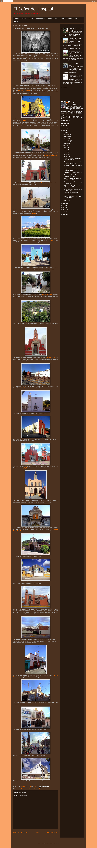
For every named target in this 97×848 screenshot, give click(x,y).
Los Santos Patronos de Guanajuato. (73, 172)
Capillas (21, 788)
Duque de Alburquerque (51, 155)
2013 (64, 205)
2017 (64, 128)
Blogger (57, 843)
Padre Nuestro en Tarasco (75, 28)
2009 (64, 214)
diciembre (67, 134)
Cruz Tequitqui (23, 468)
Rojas (76, 18)
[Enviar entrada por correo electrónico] (39, 786)
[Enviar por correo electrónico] (43, 786)
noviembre (67, 136)
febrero (66, 156)
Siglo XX (56, 18)
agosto (66, 143)
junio (65, 147)
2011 (64, 209)
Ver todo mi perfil (65, 120)
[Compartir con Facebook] (47, 786)
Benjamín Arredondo (73, 102)
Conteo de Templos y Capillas (31, 788)
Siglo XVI (16, 21)
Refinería (50, 18)
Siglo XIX (31, 18)
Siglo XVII (63, 18)
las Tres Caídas (50, 357)
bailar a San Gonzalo (25, 388)
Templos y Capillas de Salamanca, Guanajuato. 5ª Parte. (75, 52)
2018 (64, 125)
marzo (66, 154)
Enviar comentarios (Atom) (27, 836)
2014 (64, 203)
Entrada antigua (52, 832)
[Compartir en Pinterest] (48, 786)
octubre (66, 138)
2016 (64, 130)
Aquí (42, 182)
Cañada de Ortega (47, 294)
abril (65, 152)
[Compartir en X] (45, 786)
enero (66, 200)
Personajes (24, 18)
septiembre (67, 141)
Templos (41, 788)
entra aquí (33, 213)
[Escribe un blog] (44, 786)
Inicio (37, 832)
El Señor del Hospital (33, 9)
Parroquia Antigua (26, 120)
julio (65, 145)
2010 (64, 212)
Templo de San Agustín (40, 18)
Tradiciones (16, 18)
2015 (64, 132)
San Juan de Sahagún (24, 90)
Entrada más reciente (20, 832)
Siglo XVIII (70, 18)
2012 (64, 207)
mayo (65, 149)
